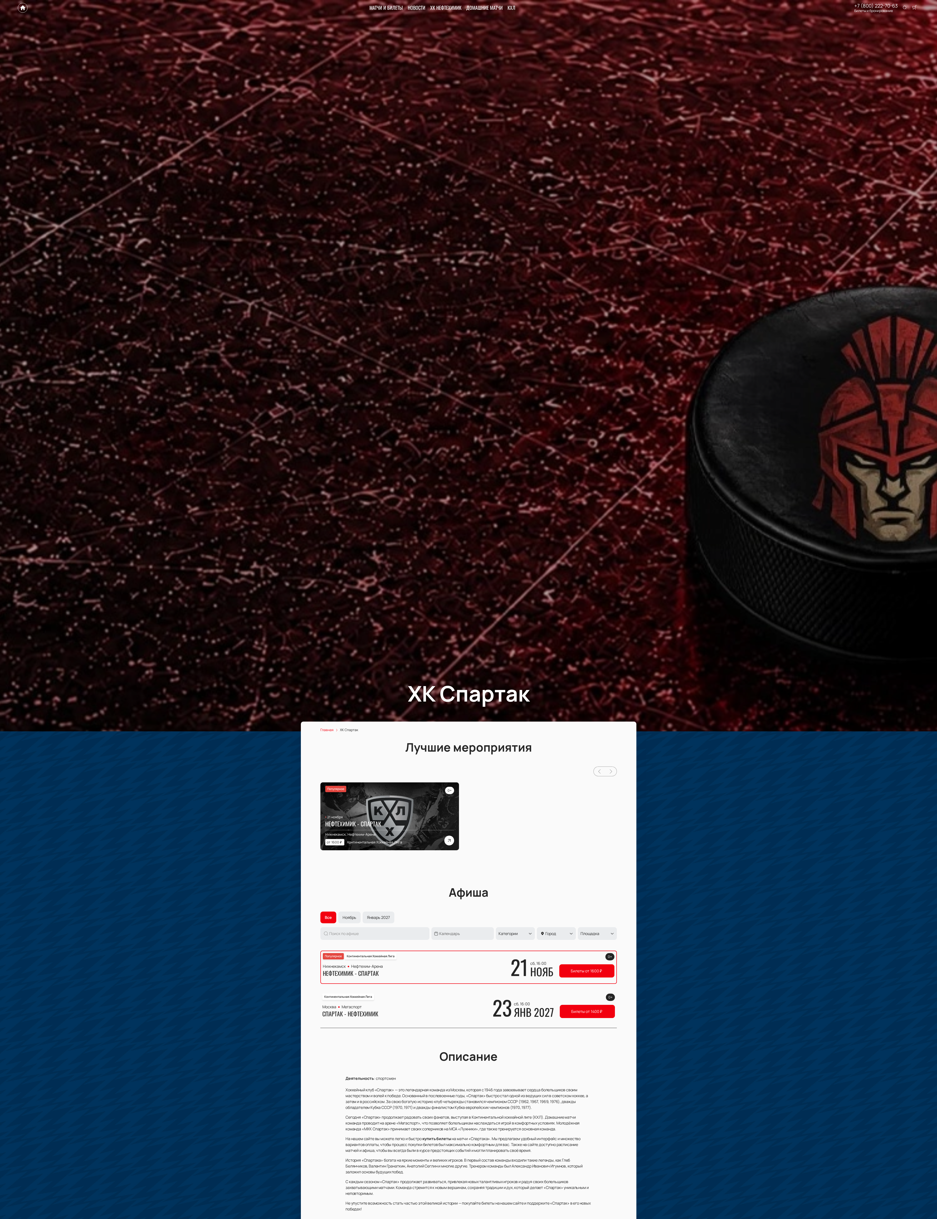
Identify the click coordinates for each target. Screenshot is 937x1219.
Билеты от (586, 971)
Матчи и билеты (386, 8)
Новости (416, 8)
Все (328, 917)
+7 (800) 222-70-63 (876, 6)
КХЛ (511, 8)
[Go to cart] (914, 8)
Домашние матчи (484, 8)
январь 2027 (378, 917)
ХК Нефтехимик (445, 8)
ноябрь (349, 917)
